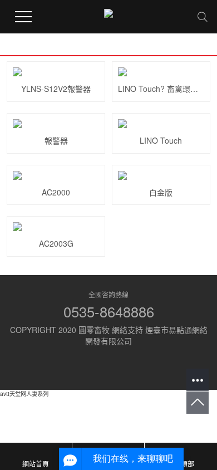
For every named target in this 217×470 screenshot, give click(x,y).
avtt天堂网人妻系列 (24, 393)
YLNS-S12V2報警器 (56, 88)
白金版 (160, 192)
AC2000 (56, 192)
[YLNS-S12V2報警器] (56, 71)
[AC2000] (56, 175)
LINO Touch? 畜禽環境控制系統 (161, 88)
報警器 (56, 140)
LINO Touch (161, 140)
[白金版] (161, 175)
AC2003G (56, 243)
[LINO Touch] (161, 123)
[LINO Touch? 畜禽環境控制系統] (161, 71)
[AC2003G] (56, 226)
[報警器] (56, 123)
